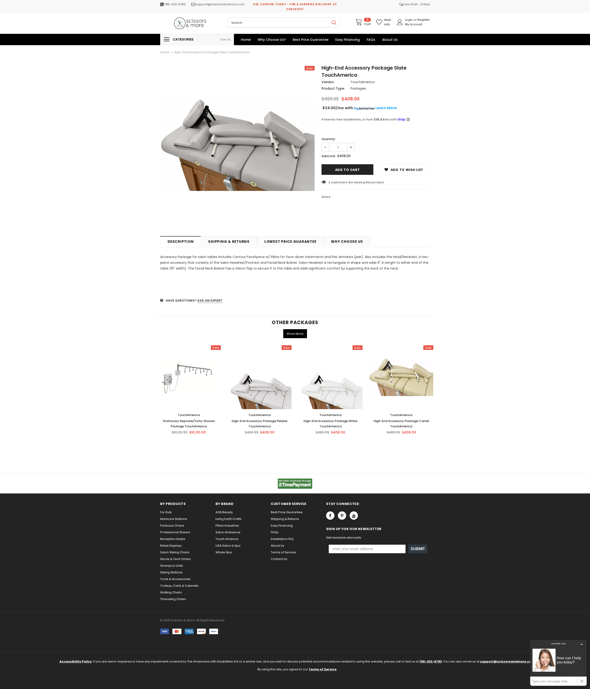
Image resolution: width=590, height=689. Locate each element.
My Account (413, 24)
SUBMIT (418, 549)
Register (423, 20)
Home (164, 52)
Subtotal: (329, 156)
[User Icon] (400, 22)
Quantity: (329, 139)
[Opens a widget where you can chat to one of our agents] (558, 662)
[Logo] (190, 23)
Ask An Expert (209, 300)
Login (409, 20)
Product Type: (333, 88)
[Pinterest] (342, 515)
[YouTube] (354, 515)
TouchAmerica (363, 82)
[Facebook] (330, 515)
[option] (237, 144)
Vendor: (328, 82)
